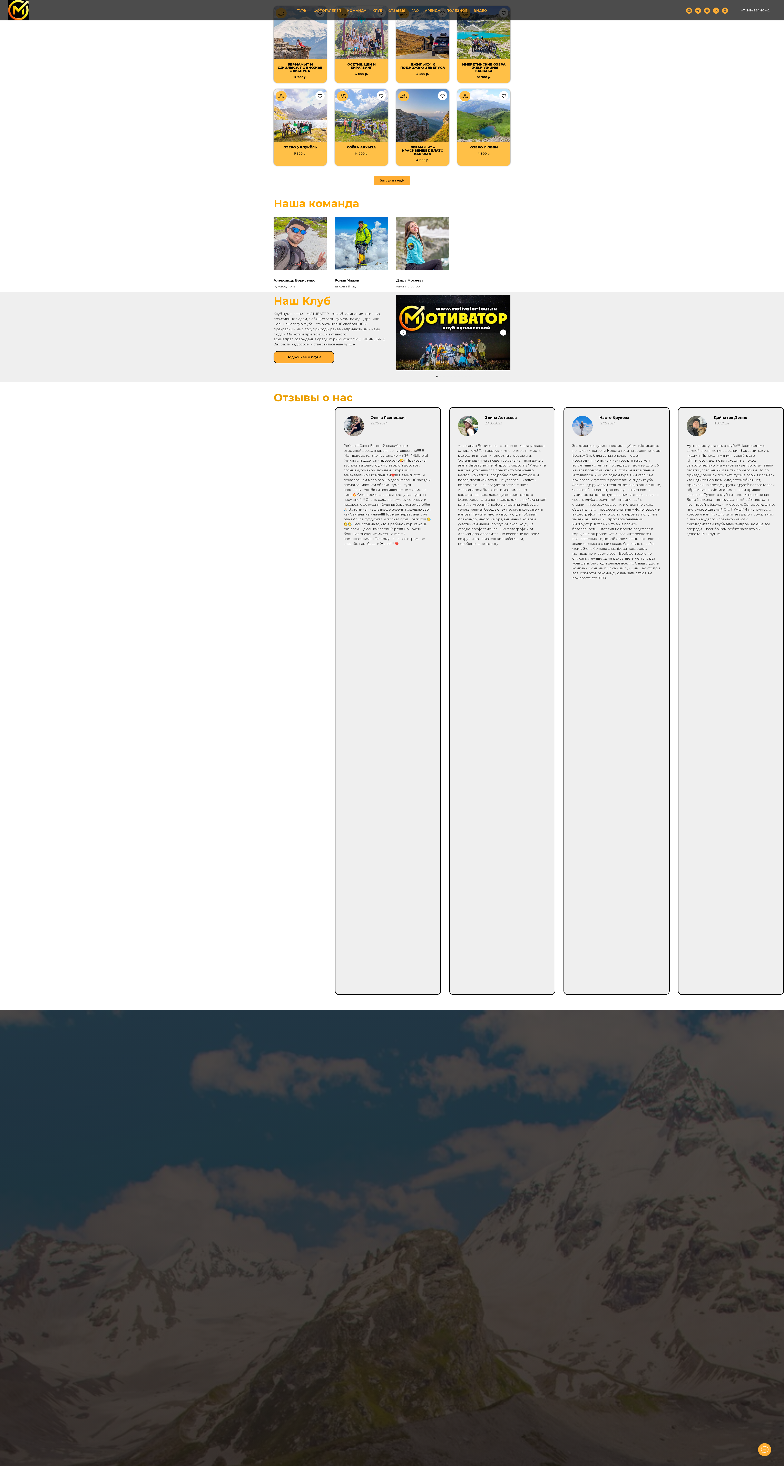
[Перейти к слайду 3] (444, 376)
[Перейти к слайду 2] (440, 376)
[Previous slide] (403, 332)
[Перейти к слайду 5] (451, 376)
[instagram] (689, 11)
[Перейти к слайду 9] (466, 376)
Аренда (432, 11)
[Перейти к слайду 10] (470, 376)
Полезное (456, 11)
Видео (480, 11)
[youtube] (707, 11)
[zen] (725, 11)
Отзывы (396, 11)
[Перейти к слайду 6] (455, 376)
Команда (356, 11)
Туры (302, 11)
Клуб (377, 11)
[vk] (716, 11)
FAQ (415, 11)
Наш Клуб (302, 301)
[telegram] (698, 11)
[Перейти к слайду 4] (448, 376)
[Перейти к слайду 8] (462, 376)
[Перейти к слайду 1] (437, 376)
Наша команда (316, 203)
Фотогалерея (327, 11)
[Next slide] (503, 332)
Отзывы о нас (313, 397)
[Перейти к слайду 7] (459, 376)
